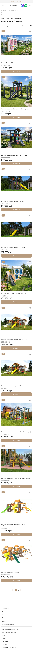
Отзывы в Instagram (8, 624)
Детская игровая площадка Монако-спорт (14, 293)
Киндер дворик (13, 11)
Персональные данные (9, 647)
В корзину (16, 71)
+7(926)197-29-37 (16, 1)
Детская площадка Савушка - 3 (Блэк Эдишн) (15, 109)
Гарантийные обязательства (10, 629)
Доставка (5, 618)
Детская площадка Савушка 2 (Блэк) (12, 201)
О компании (5, 608)
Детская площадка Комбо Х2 (10, 572)
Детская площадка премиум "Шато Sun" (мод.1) (16, 432)
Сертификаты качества (9, 632)
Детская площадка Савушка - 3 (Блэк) (13, 247)
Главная (3, 11)
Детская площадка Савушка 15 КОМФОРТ (14, 339)
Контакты (5, 612)
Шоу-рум (5, 615)
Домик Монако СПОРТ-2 (8, 63)
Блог (3, 635)
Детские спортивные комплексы (11, 13)
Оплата (4, 621)
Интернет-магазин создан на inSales (11, 653)
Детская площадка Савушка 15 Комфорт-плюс (15, 386)
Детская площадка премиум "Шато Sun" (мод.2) (16, 478)
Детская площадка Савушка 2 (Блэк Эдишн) (14, 155)
